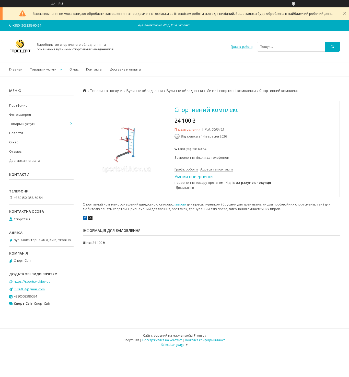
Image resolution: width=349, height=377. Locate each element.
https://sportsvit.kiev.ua (32, 281)
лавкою (179, 204)
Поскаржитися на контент (162, 340)
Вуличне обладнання (144, 91)
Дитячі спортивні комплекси (231, 91)
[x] (90, 218)
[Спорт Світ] (20, 56)
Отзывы (15, 151)
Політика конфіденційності (205, 340)
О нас (73, 69)
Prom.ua (200, 335)
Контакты (94, 69)
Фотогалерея (20, 114)
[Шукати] (332, 47)
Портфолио (18, 105)
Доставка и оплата (125, 69)
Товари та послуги (106, 91)
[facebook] (85, 218)
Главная (15, 69)
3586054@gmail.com (29, 289)
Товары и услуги (43, 69)
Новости (16, 133)
